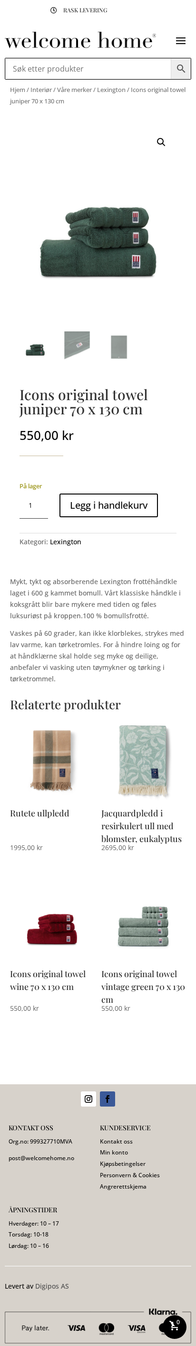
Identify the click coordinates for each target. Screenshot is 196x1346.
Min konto (114, 1152)
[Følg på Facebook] (107, 1099)
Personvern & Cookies (130, 1175)
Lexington (111, 89)
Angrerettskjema (123, 1186)
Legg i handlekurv (108, 505)
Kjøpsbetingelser (123, 1164)
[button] (161, 142)
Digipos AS (52, 1286)
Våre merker (74, 89)
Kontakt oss (116, 1141)
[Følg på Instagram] (88, 1099)
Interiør (41, 89)
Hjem (17, 89)
